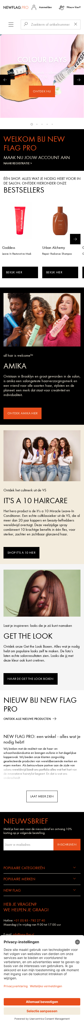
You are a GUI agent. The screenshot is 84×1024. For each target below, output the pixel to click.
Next (79, 80)
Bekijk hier (14, 272)
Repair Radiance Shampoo (57, 253)
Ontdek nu (42, 91)
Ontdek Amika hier (22, 413)
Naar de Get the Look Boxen (30, 679)
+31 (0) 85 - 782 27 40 (29, 920)
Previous (5, 80)
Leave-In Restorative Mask (17, 253)
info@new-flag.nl (23, 934)
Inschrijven (67, 844)
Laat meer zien (42, 796)
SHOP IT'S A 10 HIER (21, 553)
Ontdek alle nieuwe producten (27, 719)
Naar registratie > (18, 163)
